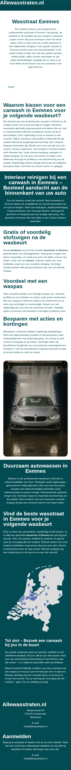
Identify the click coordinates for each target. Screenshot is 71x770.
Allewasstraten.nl (24, 704)
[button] (35, 8)
